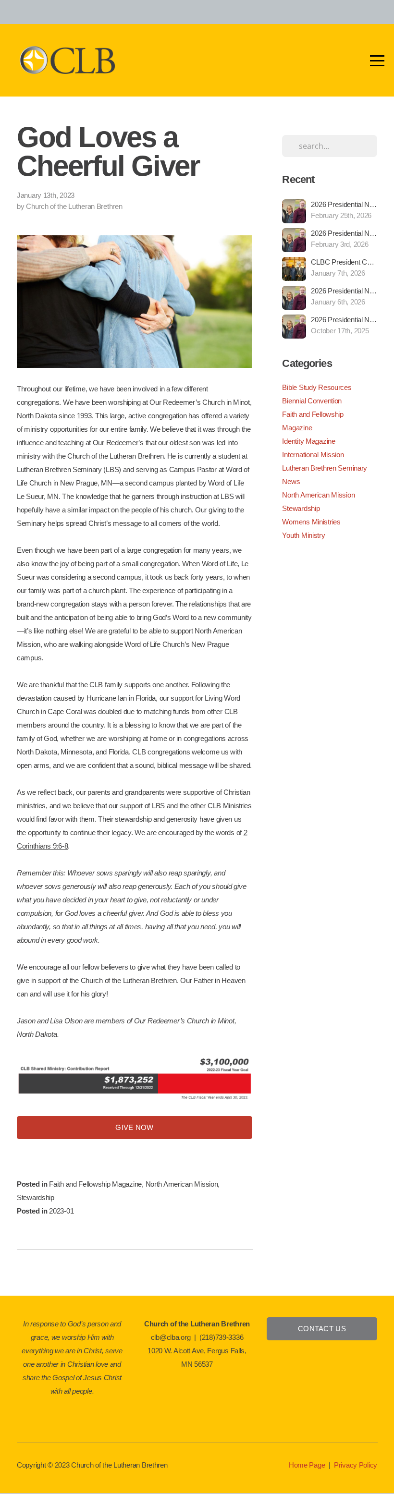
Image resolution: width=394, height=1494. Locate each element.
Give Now (134, 1127)
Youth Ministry (303, 535)
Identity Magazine (308, 441)
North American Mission (182, 1184)
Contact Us (322, 1328)
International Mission (313, 454)
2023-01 (61, 1211)
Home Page (307, 1465)
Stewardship (35, 1197)
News (291, 481)
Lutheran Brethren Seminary (324, 468)
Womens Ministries (311, 522)
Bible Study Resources (316, 387)
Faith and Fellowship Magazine (95, 1184)
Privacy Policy (355, 1465)
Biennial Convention (312, 401)
